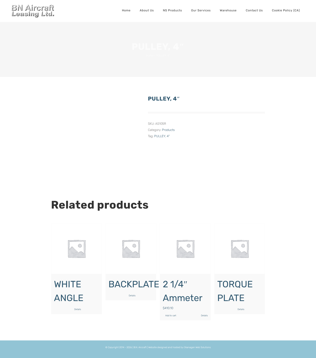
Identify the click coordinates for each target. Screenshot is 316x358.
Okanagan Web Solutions (197, 347)
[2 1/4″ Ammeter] (185, 248)
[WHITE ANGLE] (76, 248)
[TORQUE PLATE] (240, 248)
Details (77, 309)
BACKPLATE (133, 284)
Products (168, 130)
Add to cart (170, 315)
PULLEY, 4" (162, 136)
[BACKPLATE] (131, 248)
